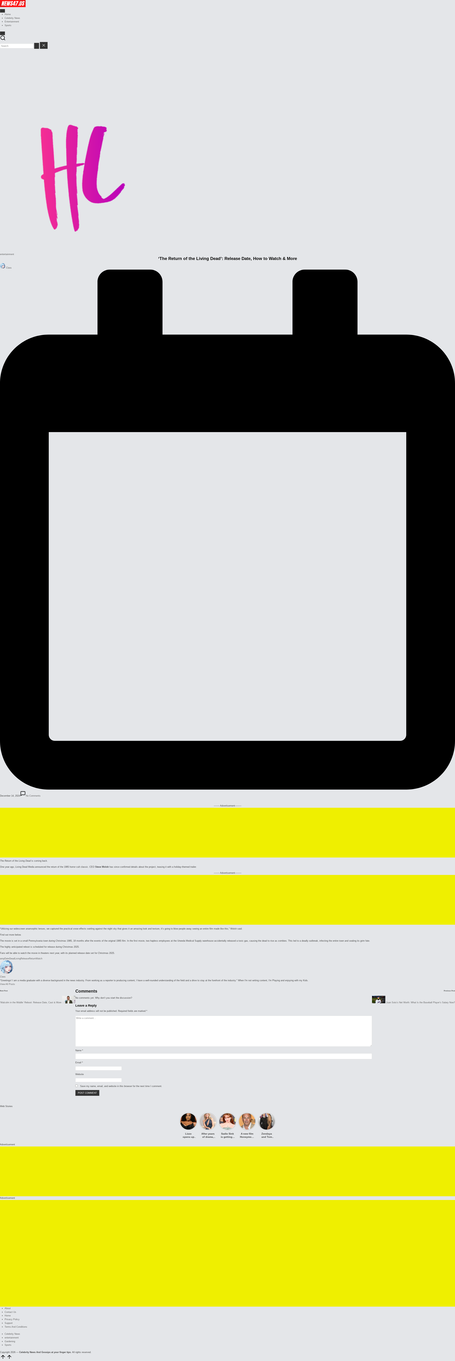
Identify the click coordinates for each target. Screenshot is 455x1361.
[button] (36, 46)
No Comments (33, 795)
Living (18, 958)
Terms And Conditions (16, 1326)
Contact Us (10, 1312)
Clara (2, 976)
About (8, 1308)
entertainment (7, 254)
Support (9, 1323)
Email (79, 1062)
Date (6, 958)
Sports (8, 1345)
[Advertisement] (227, 75)
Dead (12, 958)
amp (2, 958)
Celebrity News (12, 1334)
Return (32, 958)
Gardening (10, 1341)
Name (79, 1050)
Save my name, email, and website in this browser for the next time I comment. (121, 1086)
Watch (39, 958)
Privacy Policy (12, 1319)
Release (25, 958)
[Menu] (2, 11)
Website (79, 1074)
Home (8, 1315)
